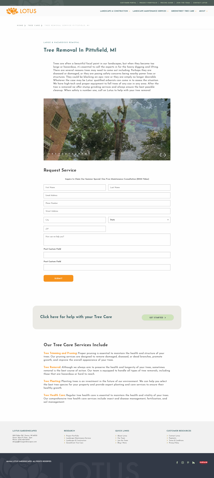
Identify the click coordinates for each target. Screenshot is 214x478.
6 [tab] (65, 154)
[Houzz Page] (194, 464)
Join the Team (183, 3)
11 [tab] (82, 154)
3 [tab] (55, 154)
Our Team (121, 438)
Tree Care (34, 25)
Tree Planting (52, 381)
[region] (107, 129)
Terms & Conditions (176, 440)
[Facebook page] (177, 464)
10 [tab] (79, 154)
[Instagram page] (183, 464)
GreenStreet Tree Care (182, 11)
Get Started (156, 318)
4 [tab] (59, 154)
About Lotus (122, 436)
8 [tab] (72, 154)
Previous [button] (160, 155)
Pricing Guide (166, 3)
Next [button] (165, 155)
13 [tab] (89, 154)
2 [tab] (52, 154)
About (202, 11)
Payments (172, 438)
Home (20, 25)
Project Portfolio (148, 3)
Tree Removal (52, 367)
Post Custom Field (52, 249)
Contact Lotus (200, 3)
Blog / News (122, 443)
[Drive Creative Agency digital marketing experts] (204, 464)
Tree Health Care (54, 395)
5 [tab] (62, 154)
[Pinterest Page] (188, 464)
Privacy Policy (174, 443)
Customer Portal (128, 3)
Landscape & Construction (114, 11)
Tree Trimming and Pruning (60, 353)
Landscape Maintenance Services (149, 11)
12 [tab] (86, 154)
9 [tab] (75, 154)
